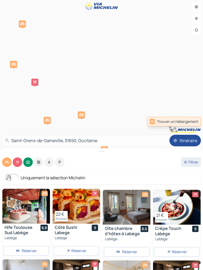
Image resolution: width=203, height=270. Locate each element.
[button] (34, 82)
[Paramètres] (196, 18)
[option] (7, 162)
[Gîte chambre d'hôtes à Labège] (126, 207)
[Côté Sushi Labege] (76, 206)
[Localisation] (196, 30)
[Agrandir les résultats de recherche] (101, 151)
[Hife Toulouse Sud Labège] (26, 206)
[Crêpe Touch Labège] (177, 207)
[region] (26, 206)
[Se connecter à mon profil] (196, 7)
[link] (174, 121)
